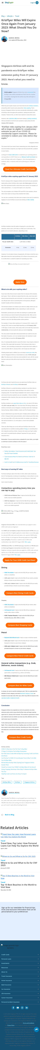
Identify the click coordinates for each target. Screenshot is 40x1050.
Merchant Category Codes (26, 693)
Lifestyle (10, 16)
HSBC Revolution (9, 572)
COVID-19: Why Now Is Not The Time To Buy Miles (14, 749)
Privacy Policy (10, 1025)
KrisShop (15, 384)
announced (30, 92)
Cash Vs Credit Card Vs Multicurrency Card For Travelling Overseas (21, 462)
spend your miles (30, 352)
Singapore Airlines (29, 782)
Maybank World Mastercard (11, 637)
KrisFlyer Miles (7, 782)
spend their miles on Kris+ (19, 403)
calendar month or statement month (10, 698)
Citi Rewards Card (9, 610)
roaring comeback (32, 118)
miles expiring (27, 108)
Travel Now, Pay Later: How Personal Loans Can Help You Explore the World (20, 844)
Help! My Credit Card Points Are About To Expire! (14, 774)
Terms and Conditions (28, 1023)
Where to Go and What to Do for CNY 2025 (19, 864)
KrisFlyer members (33, 105)
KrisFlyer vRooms (5, 384)
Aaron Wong (14, 38)
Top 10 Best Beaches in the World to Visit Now (18, 885)
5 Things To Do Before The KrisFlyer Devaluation (13, 751)
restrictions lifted (13, 118)
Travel (17, 16)
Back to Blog (9, 815)
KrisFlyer (17, 782)
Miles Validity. (30, 199)
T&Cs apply (28, 542)
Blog (2, 16)
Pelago (26, 429)
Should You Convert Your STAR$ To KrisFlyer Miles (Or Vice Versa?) (18, 767)
